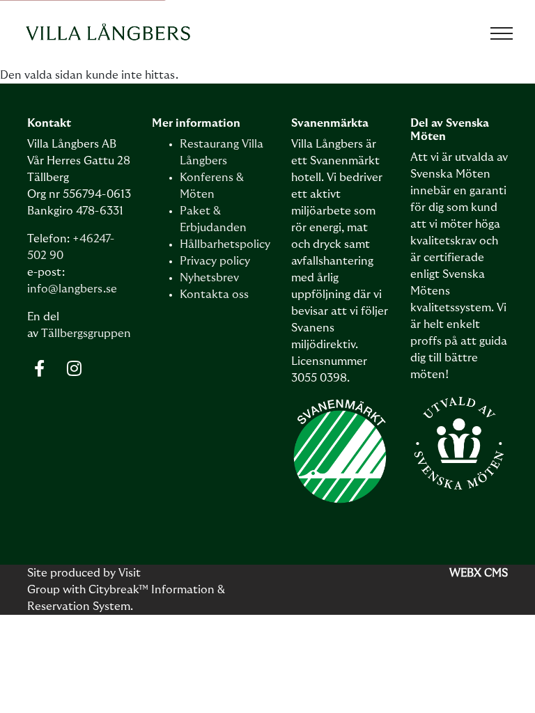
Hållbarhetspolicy (225, 244)
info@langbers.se (72, 289)
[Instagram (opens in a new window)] (74, 368)
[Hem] (108, 33)
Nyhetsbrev (209, 277)
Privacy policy (215, 261)
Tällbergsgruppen (86, 333)
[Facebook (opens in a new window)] (39, 368)
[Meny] (501, 33)
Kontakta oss (214, 294)
